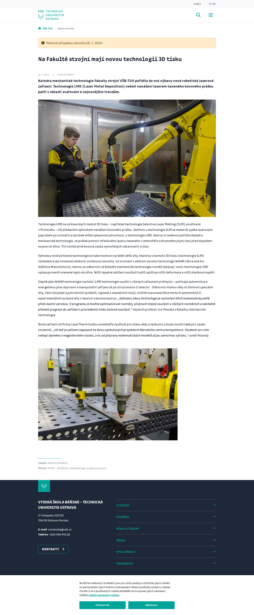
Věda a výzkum (127, 528)
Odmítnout (151, 605)
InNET (197, 3)
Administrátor (58, 462)
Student (122, 517)
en (214, 3)
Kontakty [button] (50, 549)
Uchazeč (122, 505)
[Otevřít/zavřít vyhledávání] (198, 15)
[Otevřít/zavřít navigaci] (210, 15)
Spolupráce (125, 552)
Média (120, 540)
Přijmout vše (103, 605)
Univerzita (124, 563)
